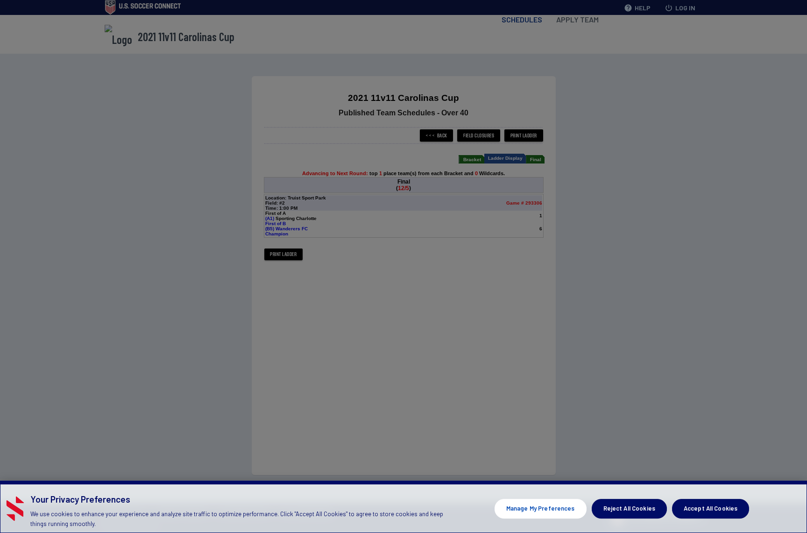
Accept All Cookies (710, 508)
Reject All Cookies (629, 508)
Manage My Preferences (540, 508)
